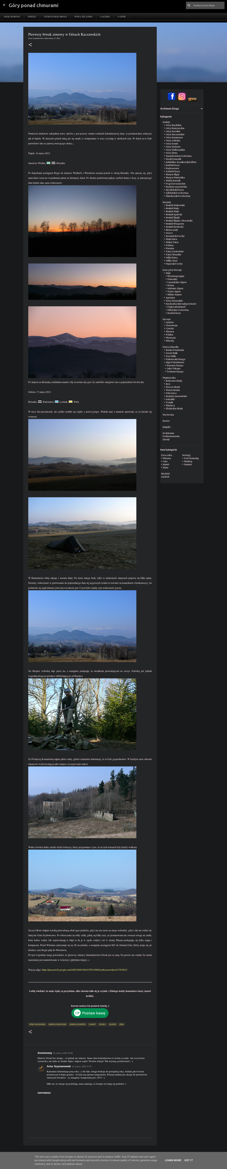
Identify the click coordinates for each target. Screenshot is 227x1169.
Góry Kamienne (174, 137)
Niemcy (170, 331)
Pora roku (166, 455)
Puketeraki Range (175, 359)
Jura (168, 384)
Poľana (169, 245)
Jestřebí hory (173, 165)
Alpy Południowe (175, 362)
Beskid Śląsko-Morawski (179, 220)
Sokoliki (170, 399)
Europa (166, 319)
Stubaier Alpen (175, 288)
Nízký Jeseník (173, 180)
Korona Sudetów (77, 1024)
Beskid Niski (172, 211)
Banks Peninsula (175, 350)
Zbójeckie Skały (174, 408)
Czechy (170, 328)
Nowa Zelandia (83, 16)
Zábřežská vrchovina (177, 193)
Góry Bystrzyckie (175, 128)
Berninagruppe (175, 276)
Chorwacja (171, 325)
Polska (102, 1024)
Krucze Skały (173, 387)
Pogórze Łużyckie (175, 183)
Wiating (188, 461)
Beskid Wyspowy (175, 223)
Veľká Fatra (172, 257)
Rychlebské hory (175, 189)
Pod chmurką (191, 458)
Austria (170, 322)
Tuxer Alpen (174, 291)
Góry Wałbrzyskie (175, 149)
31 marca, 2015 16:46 (63, 1053)
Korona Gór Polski (57, 1024)
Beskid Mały (172, 208)
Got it (188, 1160)
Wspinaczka (169, 377)
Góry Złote (171, 153)
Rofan (170, 285)
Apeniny (170, 297)
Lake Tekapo (174, 368)
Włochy (170, 340)
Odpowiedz (44, 1093)
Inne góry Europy (172, 270)
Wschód (165, 473)
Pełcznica (171, 393)
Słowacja (171, 337)
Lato (165, 461)
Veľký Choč (171, 260)
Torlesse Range (175, 371)
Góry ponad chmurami (34, 5)
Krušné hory (174, 313)
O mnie (122, 16)
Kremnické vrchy (175, 236)
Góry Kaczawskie (37, 1024)
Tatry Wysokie (173, 254)
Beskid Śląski (173, 217)
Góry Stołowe (173, 146)
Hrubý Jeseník (173, 159)
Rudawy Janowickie (176, 186)
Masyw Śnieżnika (175, 177)
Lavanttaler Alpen (177, 282)
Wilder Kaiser (174, 294)
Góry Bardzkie (173, 125)
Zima (122, 1024)
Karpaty (167, 202)
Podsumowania (171, 436)
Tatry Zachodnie (175, 251)
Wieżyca (170, 405)
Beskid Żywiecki (174, 226)
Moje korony (12, 16)
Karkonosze (172, 168)
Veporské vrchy (174, 263)
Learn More (173, 1160)
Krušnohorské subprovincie (181, 303)
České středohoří (176, 307)
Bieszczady (172, 230)
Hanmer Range (175, 365)
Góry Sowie (172, 143)
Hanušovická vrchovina (178, 156)
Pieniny (170, 248)
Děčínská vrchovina (178, 310)
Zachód (112, 1024)
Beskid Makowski (175, 205)
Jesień (166, 464)
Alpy (168, 273)
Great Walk (172, 353)
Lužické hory (173, 171)
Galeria (105, 16)
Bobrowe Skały (174, 380)
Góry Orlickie (173, 140)
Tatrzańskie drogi (55, 16)
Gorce (169, 233)
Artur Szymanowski (59, 1066)
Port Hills (171, 356)
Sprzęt (32, 16)
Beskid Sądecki (174, 214)
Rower (166, 420)
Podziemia (168, 433)
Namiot (92, 1024)
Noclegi (186, 455)
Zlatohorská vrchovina (178, 196)
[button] (30, 45)
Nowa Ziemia (173, 390)
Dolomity (172, 279)
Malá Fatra (171, 239)
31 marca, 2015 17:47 (82, 1066)
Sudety (166, 122)
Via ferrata (168, 414)
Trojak (169, 402)
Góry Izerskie (173, 131)
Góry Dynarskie (174, 300)
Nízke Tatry (172, 242)
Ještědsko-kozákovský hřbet (181, 162)
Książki (166, 427)
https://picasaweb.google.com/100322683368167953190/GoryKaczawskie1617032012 (84, 969)
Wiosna (167, 458)
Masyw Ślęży (172, 174)
